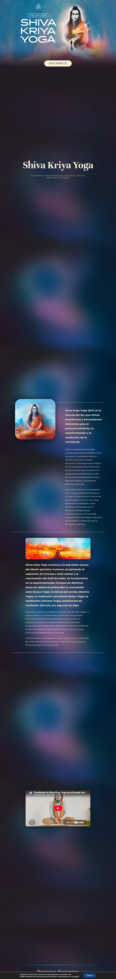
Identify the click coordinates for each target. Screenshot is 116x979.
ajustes (76, 976)
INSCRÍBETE (58, 63)
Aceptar (89, 975)
